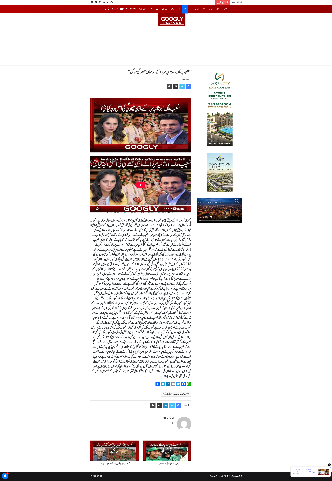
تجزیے (178, 9)
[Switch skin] (108, 9)
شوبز (190, 9)
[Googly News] (166, 19)
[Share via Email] (175, 86)
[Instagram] (100, 2)
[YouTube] (104, 2)
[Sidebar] (92, 2)
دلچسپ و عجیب (165, 9)
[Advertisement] (166, 45)
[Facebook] (111, 2)
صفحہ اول (225, 9)
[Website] (172, 422)
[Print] (169, 86)
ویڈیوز (157, 9)
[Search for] (105, 9)
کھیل (185, 9)
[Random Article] (96, 2)
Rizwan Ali (169, 418)
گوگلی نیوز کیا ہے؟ (142, 9)
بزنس (172, 9)
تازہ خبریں (218, 9)
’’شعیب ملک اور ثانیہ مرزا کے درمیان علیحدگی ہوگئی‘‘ (175, 394)
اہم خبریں (211, 9)
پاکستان (203, 9)
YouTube (131, 9)
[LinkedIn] (165, 405)
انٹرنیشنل (197, 9)
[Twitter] (108, 2)
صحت (151, 9)
